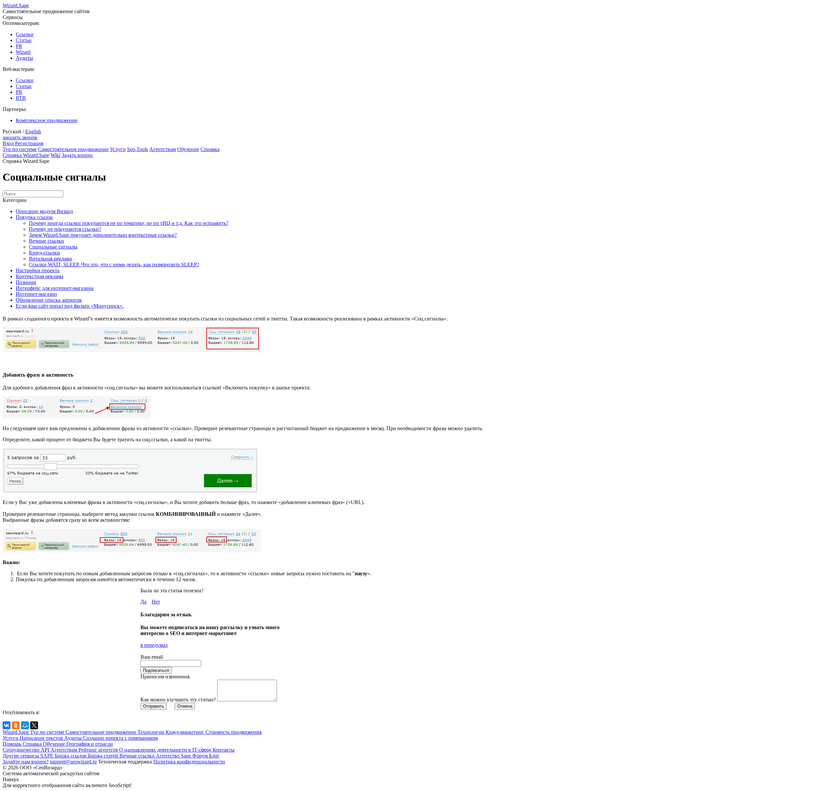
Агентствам (162, 149)
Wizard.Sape (16, 732)
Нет (156, 601)
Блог (214, 755)
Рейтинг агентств (98, 750)
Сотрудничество (22, 750)
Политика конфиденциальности (189, 761)
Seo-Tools (137, 149)
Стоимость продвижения (233, 732)
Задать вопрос (77, 155)
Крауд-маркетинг (185, 732)
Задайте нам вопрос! (26, 761)
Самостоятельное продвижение (73, 149)
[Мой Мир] (25, 725)
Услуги (118, 149)
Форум (200, 755)
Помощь (13, 744)
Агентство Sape (174, 755)
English (33, 131)
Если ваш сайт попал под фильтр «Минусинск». (70, 306)
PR (19, 46)
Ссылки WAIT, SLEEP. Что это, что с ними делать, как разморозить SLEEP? (114, 264)
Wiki (55, 155)
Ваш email (151, 657)
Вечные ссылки (46, 241)
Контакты (224, 750)
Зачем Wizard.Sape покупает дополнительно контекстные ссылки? (103, 235)
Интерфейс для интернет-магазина (55, 288)
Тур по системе (20, 149)
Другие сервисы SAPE (29, 755)
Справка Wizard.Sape (26, 155)
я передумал (154, 645)
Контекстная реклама (39, 276)
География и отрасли (89, 744)
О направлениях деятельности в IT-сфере (166, 750)
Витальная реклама (50, 258)
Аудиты (24, 58)
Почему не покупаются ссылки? (65, 229)
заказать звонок (20, 137)
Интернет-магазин (36, 294)
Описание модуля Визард (44, 211)
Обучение (188, 149)
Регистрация (29, 143)
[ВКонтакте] (6, 725)
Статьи (24, 40)
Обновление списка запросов (49, 300)
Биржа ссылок (71, 755)
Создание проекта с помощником (120, 738)
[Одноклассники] (16, 725)
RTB (21, 98)
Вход (9, 143)
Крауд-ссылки (44, 252)
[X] (34, 725)
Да (143, 601)
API (46, 750)
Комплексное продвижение (46, 120)
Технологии (151, 732)
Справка (210, 149)
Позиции (26, 282)
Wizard (23, 52)
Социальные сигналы (53, 247)
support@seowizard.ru (73, 761)
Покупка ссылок (34, 217)
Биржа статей (103, 755)
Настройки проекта (37, 270)
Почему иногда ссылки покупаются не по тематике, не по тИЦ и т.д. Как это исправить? (128, 223)
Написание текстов (42, 738)
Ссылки (24, 34)
